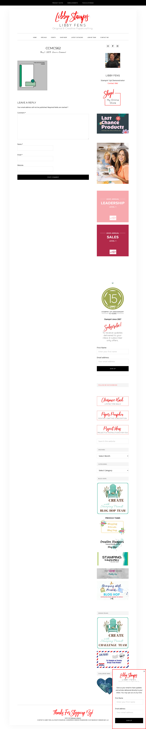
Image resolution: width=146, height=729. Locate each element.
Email (20, 155)
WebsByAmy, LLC (103, 720)
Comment (21, 113)
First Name (101, 347)
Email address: (103, 357)
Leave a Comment (59, 52)
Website (20, 165)
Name (20, 144)
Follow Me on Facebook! (107, 385)
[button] (113, 36)
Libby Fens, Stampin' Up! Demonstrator (73, 21)
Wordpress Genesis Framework (77, 720)
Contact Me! (113, 83)
